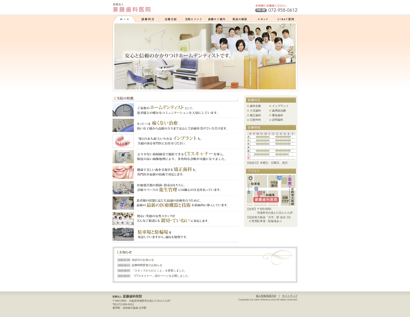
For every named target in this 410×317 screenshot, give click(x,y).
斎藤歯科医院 (132, 296)
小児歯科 (255, 110)
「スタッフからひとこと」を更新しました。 (159, 270)
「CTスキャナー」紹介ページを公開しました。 (161, 275)
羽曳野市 (142, 300)
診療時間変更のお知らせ (147, 265)
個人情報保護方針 (266, 295)
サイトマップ (289, 295)
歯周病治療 (279, 110)
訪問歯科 (277, 119)
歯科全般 (255, 106)
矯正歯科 (255, 115)
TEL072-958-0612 (123, 304)
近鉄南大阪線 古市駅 (134, 307)
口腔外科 (255, 119)
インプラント (280, 106)
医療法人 (117, 296)
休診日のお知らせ (143, 259)
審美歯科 (277, 115)
